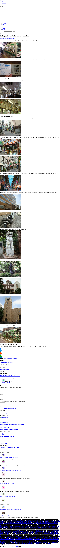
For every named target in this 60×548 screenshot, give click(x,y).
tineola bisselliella (11, 540)
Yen (44, 543)
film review (48, 526)
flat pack (8, 527)
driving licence (8, 525)
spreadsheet (35, 538)
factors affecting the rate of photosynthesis (27, 526)
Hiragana (36, 528)
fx (46, 527)
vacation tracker (26, 541)
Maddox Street (20, 531)
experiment (4, 526)
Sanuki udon (20, 536)
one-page (30, 533)
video (52, 541)
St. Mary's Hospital (49, 538)
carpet (39, 522)
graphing (11, 528)
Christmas (25, 523)
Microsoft (45, 531)
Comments (3, 433)
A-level (37, 519)
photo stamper (30, 534)
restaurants (28, 535)
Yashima (37, 543)
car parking (33, 522)
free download (38, 527)
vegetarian (35, 541)
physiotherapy (38, 534)
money (3, 532)
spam (18, 538)
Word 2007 (7, 543)
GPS (7, 528)
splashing (31, 538)
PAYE (11, 534)
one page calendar (25, 533)
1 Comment (13, 38)
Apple (54, 520)
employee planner (34, 525)
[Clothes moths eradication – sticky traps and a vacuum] (4, 417)
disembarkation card (12, 524)
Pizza (49, 534)
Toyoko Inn (33, 540)
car (28, 522)
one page (21, 533)
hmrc (39, 528)
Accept (20, 546)
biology (32, 521)
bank (18, 521)
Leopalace (30, 530)
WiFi (1, 543)
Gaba (48, 527)
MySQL (29, 532)
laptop (14, 530)
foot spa (28, 527)
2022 (31, 519)
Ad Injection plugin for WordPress (7, 436)
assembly (11, 521)
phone (27, 534)
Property (3, 28)
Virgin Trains (57, 541)
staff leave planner (11, 539)
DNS (22, 524)
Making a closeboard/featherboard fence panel (9, 429)
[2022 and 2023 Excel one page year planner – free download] (4, 422)
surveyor (52, 539)
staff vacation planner (21, 539)
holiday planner (48, 528)
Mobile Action (53, 531)
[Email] (30, 354)
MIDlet (48, 531)
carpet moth (50, 522)
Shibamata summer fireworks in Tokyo (7, 362)
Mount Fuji (19, 532)
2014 (15, 519)
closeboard (48, 523)
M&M (56, 530)
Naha (38, 532)
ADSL (6, 520)
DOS (47, 524)
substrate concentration (37, 539)
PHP (35, 534)
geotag (54, 527)
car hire (30, 522)
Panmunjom (54, 533)
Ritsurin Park (45, 535)
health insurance (26, 528)
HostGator (52, 528)
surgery (50, 539)
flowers (24, 527)
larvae (16, 530)
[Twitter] (30, 350)
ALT (31, 520)
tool (28, 540)
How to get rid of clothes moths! (6, 450)
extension (13, 526)
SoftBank (44, 537)
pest (18, 534)
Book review (51, 521)
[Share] (30, 357)
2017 (20, 519)
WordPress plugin (15, 543)
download (54, 524)
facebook (19, 526)
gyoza (14, 528)
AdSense (4, 520)
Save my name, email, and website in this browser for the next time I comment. (13, 401)
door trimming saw (44, 524)
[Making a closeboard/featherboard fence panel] (6, 427)
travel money (51, 540)
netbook (1, 533)
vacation (18, 541)
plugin (55, 534)
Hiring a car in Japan (4, 369)
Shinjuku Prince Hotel (23, 537)
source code (11, 538)
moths (15, 532)
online (32, 533)
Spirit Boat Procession (26, 538)
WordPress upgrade (21, 543)
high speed (33, 528)
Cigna (28, 523)
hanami (18, 528)
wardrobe (13, 542)
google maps (4, 528)
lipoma (48, 530)
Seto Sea (48, 536)
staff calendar (55, 538)
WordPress (10, 543)
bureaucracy (8, 522)
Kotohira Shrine (8, 530)
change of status (10, 523)
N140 (32, 532)
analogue (44, 520)
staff (52, 538)
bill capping (29, 521)
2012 (4, 519)
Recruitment (10, 535)
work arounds (26, 543)
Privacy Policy (16, 546)
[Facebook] (30, 348)
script (29, 536)
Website (1, 399)
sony (55, 537)
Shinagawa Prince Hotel (13, 537)
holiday (4, 358)
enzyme (43, 525)
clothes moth (52, 523)
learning (21, 530)
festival (43, 526)
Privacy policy (4, 4)
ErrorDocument (47, 525)
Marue (31, 531)
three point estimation (3, 540)
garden (52, 527)
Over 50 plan (41, 533)
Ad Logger (56, 519)
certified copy (6, 523)
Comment (2, 394)
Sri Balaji (44, 538)
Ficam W (45, 526)
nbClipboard (56, 532)
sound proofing (2, 538)
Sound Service (7, 538)
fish (3, 527)
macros (16, 531)
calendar (16, 522)
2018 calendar (24, 519)
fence (39, 526)
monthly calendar (9, 532)
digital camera (4, 524)
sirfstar (31, 537)
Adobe (1, 520)
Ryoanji (52, 535)
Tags (3, 434)
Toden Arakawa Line (10, 358)
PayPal (14, 534)
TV (3, 541)
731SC (35, 519)
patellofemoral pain (6, 534)
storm (30, 539)
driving (5, 525)
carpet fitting (42, 522)
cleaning (32, 523)
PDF (15, 534)
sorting (57, 537)
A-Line (39, 519)
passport (1, 534)
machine (14, 531)
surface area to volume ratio (45, 539)
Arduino (3, 521)
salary (4, 536)
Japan (3, 24)
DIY (19, 524)
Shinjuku (18, 537)
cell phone (1, 523)
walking (10, 542)
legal (25, 530)
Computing (4, 23)
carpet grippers (46, 522)
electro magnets (17, 525)
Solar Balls (50, 537)
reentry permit (15, 535)
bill (26, 521)
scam (27, 536)
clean (30, 523)
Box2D (58, 521)
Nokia (10, 533)
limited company (40, 530)
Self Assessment (38, 536)
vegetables (32, 541)
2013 (14, 519)
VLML (6, 542)
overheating (45, 533)
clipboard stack (44, 523)
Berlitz (23, 521)
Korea (5, 530)
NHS (8, 533)
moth (13, 532)
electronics (21, 525)
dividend (16, 524)
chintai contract (21, 523)
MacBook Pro (10, 531)
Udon (7, 541)
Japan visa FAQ (3, 443)
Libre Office (34, 530)
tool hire (30, 540)
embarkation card (25, 525)
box (56, 521)
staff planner (16, 539)
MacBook (6, 531)
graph (9, 528)
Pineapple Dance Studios (44, 534)
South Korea (15, 538)
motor (17, 532)
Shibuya (1, 537)
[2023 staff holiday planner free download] (5, 406)
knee (1, 530)
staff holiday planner (6, 539)
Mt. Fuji (23, 532)
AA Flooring (42, 519)
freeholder (42, 527)
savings (23, 536)
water (15, 542)
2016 (19, 519)
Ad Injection (53, 519)
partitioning (57, 533)
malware (28, 531)
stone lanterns (27, 539)
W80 (8, 542)
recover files (7, 535)
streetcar (6, 358)
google (1, 528)
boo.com (48, 521)
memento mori (41, 531)
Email (1, 397)
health (23, 528)
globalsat (56, 527)
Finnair (51, 526)
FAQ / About (4, 3)
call (17, 522)
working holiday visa (31, 543)
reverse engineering (33, 535)
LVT (54, 530)
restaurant (25, 535)
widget (57, 542)
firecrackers (55, 526)
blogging (34, 521)
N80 (33, 532)
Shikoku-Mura (8, 537)
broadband (2, 522)
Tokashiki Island (23, 540)
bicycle (25, 521)
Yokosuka (47, 543)
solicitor (53, 537)
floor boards (15, 527)
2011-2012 (2, 519)
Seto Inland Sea (44, 536)
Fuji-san (45, 527)
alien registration (28, 520)
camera (22, 522)
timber (8, 540)
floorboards (18, 527)
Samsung (11, 536)
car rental (36, 522)
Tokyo (14, 358)
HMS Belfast (42, 528)
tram (16, 358)
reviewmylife (2, 6)
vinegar (54, 541)
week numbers (41, 542)
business (11, 522)
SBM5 (25, 536)
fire (53, 526)
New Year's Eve (5, 533)
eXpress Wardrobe (9, 526)
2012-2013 (11, 519)
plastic (53, 534)
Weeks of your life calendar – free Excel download (10, 413)
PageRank (50, 533)
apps (56, 520)
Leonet (28, 530)
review (37, 535)
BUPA (5, 522)
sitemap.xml (37, 537)
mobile (50, 531)
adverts (9, 520)
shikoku (4, 537)
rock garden (49, 535)
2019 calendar (28, 519)
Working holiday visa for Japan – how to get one (9, 447)
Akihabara (18, 520)
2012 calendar (7, 519)
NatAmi (43, 532)
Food (26, 527)
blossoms (37, 521)
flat (6, 527)
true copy (54, 540)
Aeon (10, 520)
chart (13, 523)
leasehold (23, 530)
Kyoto (12, 530)
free (35, 527)
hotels (57, 528)
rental (17, 535)
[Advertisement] (30, 15)
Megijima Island (36, 531)
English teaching (39, 525)
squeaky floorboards (40, 538)
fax (33, 526)
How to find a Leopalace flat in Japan (7, 365)
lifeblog (37, 530)
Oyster (48, 533)
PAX (9, 534)
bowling (54, 521)
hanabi (16, 528)
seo (41, 536)
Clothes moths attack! (4, 440)
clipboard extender (39, 523)
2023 (33, 519)
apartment (47, 520)
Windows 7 (3, 543)
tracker (37, 540)
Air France (13, 520)
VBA (30, 541)
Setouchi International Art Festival (55, 536)
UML (11, 541)
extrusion (16, 526)
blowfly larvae (41, 521)
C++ (13, 522)
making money (24, 531)
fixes (5, 527)
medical (33, 531)
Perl (17, 534)
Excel (50, 525)
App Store (51, 520)
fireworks (1, 527)
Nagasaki (35, 532)
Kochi (3, 530)
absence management (48, 519)
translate (40, 540)
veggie (39, 541)
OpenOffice (35, 533)
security (34, 536)
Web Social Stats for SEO (24, 542)
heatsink (30, 528)
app (49, 520)
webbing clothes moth (31, 542)
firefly (58, 526)
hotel (55, 528)
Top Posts (3, 29)
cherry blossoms (16, 523)
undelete (13, 541)
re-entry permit (2, 535)
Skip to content (2, 0)
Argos (5, 521)
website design (37, 542)
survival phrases (56, 539)
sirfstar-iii (33, 537)
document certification (30, 524)
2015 (17, 519)
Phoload (25, 534)
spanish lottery (21, 538)
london (50, 530)
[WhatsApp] (30, 356)
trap (46, 540)
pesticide (20, 534)
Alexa (21, 520)
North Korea (13, 533)
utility (16, 541)
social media (41, 537)
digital (1, 524)
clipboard (35, 523)
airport (16, 520)
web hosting (18, 542)
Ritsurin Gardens (40, 535)
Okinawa (18, 533)
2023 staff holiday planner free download (8, 408)
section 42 (31, 536)
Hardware (3, 27)
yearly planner (40, 543)
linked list (45, 530)
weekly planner (46, 542)
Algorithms (23, 520)
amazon (33, 520)
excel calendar (53, 525)
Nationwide (52, 532)
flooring (21, 527)
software (47, 537)
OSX (38, 533)
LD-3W (18, 530)
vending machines (48, 541)
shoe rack (28, 537)
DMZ (20, 524)
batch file (20, 521)
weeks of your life (51, 542)
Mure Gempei (26, 532)
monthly (6, 532)
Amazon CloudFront (38, 520)
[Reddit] (30, 353)
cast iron (57, 522)
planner (51, 534)
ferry (41, 526)
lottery (52, 530)
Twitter (5, 541)
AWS (16, 521)
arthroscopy (8, 521)
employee (30, 525)
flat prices (11, 527)
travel (48, 540)
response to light (21, 535)
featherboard (36, 526)
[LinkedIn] (30, 351)
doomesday (39, 524)
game (50, 527)
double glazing (51, 524)
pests (22, 534)
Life (2, 25)
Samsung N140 (15, 536)
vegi (44, 541)
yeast (43, 543)
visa (1, 542)
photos (34, 534)
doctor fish (24, 524)
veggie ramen (42, 541)
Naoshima (40, 532)
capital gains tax (25, 522)
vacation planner (21, 541)
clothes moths (56, 523)
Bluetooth (45, 521)
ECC (11, 525)
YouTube (50, 543)
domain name (35, 524)
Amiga (42, 520)
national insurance (47, 532)
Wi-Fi (55, 542)
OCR (16, 533)
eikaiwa (14, 525)
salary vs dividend (7, 536)
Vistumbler (3, 542)
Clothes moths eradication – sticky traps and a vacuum (10, 419)
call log (20, 522)
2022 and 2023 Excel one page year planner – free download (12, 424)
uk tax (9, 541)
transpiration (44, 540)
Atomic (14, 521)
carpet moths (54, 522)
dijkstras (8, 524)
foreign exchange (32, 527)
